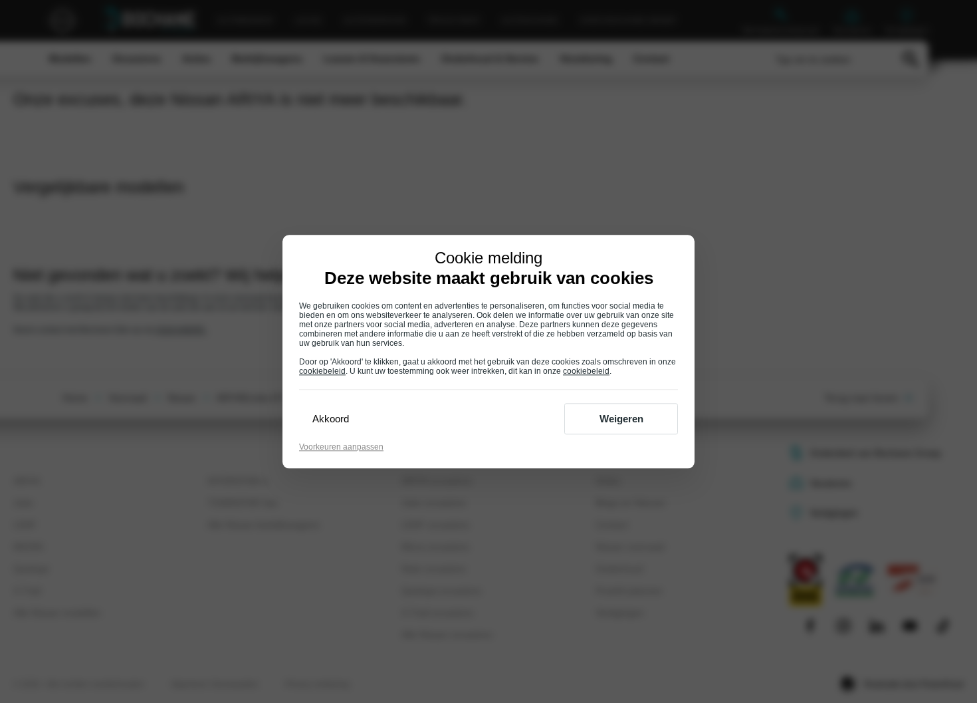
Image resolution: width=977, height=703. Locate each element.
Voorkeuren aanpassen (341, 447)
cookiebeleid (322, 371)
